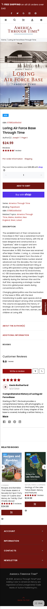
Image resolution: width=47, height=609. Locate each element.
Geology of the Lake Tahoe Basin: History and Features (34, 490)
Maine (11, 217)
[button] (8, 150)
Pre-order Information (13, 159)
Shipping (28, 159)
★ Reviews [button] (45, 307)
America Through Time (19, 203)
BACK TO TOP (24, 600)
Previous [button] (2, 467)
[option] (23, 75)
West (13, 220)
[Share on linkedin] (19, 422)
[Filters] (35, 371)
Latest (19, 220)
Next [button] (44, 467)
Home (3, 40)
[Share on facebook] (4, 422)
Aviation (18, 217)
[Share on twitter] (9, 422)
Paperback (15, 207)
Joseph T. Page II (19, 137)
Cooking (5, 485)
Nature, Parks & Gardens (35, 485)
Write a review (17, 371)
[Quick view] (2, 518)
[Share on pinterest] (14, 422)
